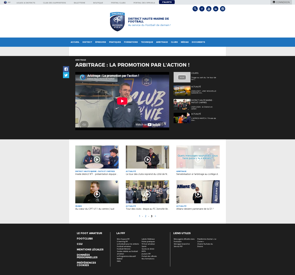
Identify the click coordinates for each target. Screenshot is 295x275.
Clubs (174, 42)
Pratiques (115, 42)
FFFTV (144, 251)
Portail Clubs (118, 3)
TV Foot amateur (148, 244)
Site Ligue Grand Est (182, 244)
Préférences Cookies (86, 264)
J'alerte (167, 2)
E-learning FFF (122, 242)
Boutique (98, 3)
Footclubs (85, 238)
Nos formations (148, 259)
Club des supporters (54, 3)
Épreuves (100, 42)
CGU (80, 244)
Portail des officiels (144, 3)
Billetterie (79, 3)
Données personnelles (87, 256)
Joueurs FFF (146, 254)
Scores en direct (148, 249)
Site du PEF (178, 246)
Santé (144, 246)
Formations (131, 42)
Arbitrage (162, 42)
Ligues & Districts (26, 3)
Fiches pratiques (148, 242)
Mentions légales (90, 249)
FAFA (119, 261)
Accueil (75, 42)
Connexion (283, 2)
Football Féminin (123, 249)
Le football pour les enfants (128, 244)
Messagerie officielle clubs (184, 239)
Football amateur (124, 246)
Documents (198, 42)
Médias (185, 42)
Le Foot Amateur (89, 233)
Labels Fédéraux (148, 239)
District (87, 42)
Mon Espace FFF (123, 239)
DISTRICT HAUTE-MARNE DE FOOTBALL (148, 20)
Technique (147, 42)
